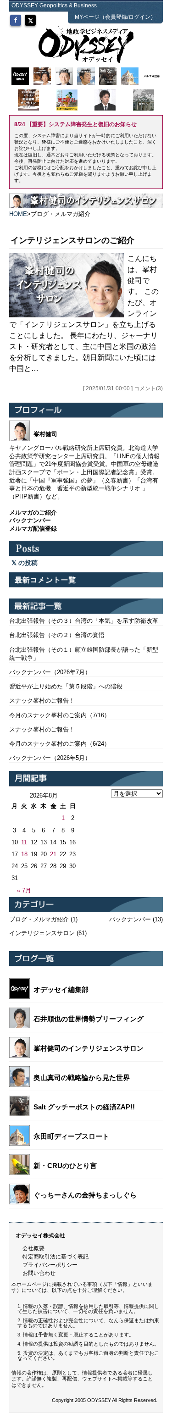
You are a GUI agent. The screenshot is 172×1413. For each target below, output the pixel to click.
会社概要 (33, 1248)
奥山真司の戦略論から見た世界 (81, 1077)
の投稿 (27, 562)
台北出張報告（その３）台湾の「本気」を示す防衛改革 (83, 620)
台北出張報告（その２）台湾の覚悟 (57, 635)
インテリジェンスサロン (42, 933)
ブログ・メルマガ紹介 (39, 919)
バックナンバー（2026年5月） (50, 757)
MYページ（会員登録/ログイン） (115, 17)
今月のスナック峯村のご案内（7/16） (59, 715)
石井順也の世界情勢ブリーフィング (88, 1019)
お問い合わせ (38, 1273)
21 (53, 854)
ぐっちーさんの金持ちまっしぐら (85, 1195)
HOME (18, 214)
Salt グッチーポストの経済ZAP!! (84, 1107)
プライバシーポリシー (50, 1265)
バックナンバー (130, 919)
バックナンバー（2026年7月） (50, 672)
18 (24, 854)
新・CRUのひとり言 (65, 1165)
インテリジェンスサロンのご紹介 (72, 240)
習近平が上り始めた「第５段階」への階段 (65, 686)
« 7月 (24, 890)
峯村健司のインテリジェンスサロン (88, 1048)
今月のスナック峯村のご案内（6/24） (59, 743)
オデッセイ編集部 (61, 989)
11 (24, 842)
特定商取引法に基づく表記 (55, 1256)
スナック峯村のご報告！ (42, 700)
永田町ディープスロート (71, 1136)
